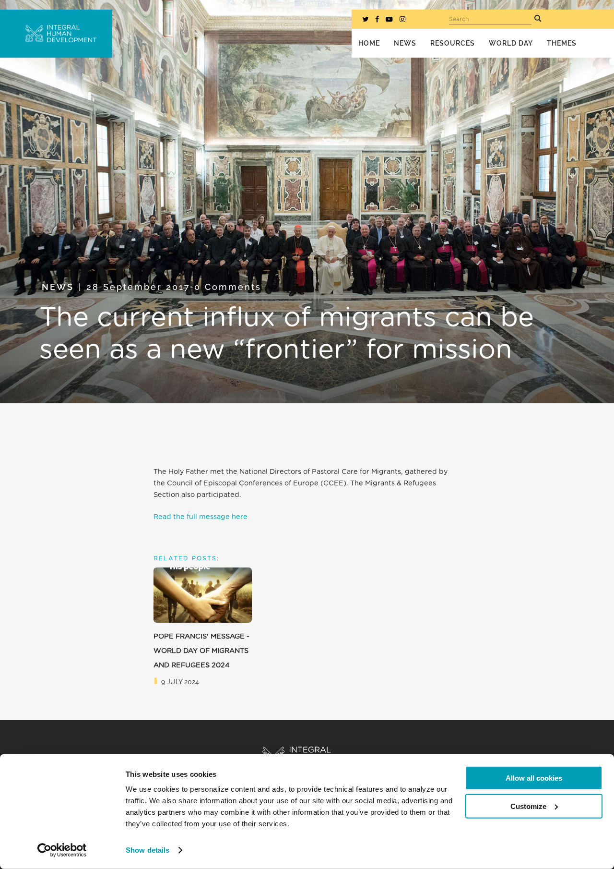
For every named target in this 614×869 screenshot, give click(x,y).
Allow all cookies (534, 778)
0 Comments (227, 287)
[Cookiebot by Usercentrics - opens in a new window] (62, 850)
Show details (147, 850)
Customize (528, 806)
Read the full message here (201, 516)
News (58, 287)
